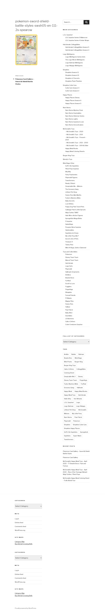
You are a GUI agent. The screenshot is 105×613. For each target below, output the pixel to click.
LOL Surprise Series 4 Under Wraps (77, 40)
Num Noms (67, 107)
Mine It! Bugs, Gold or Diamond (75, 247)
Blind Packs (68, 362)
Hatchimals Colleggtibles (71, 44)
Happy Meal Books (71, 148)
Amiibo (66, 354)
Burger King (79, 362)
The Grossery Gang (71, 189)
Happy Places (67, 95)
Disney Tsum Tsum (71, 257)
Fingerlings (69, 289)
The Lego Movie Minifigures (75, 60)
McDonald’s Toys (68, 129)
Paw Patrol (69, 310)
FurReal (68, 281)
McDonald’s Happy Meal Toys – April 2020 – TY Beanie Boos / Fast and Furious (75, 463)
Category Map (20, 541)
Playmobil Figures (71, 177)
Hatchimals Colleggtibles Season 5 (77, 47)
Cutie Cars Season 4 (72, 88)
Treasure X (69, 242)
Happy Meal (68, 391)
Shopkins (66, 70)
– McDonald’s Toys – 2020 (74, 131)
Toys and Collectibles (70, 252)
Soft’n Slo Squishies (72, 166)
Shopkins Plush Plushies (73, 81)
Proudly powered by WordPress (25, 608)
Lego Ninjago (80, 406)
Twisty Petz (69, 245)
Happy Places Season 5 (73, 103)
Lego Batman (68, 406)
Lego (78, 402)
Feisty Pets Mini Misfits (73, 195)
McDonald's (82, 410)
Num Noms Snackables (73, 113)
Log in (17, 519)
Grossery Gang (69, 387)
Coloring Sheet (69, 373)
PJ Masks (68, 298)
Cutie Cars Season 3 (72, 91)
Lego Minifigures (69, 54)
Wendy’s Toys (67, 159)
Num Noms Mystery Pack (74, 110)
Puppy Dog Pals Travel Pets (74, 207)
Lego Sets (69, 266)
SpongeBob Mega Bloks (73, 218)
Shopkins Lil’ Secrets (72, 78)
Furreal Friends (70, 295)
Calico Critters (70, 321)
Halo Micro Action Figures (74, 215)
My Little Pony (77, 413)
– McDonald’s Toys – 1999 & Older (76, 145)
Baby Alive (68, 313)
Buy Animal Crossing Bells (23, 544)
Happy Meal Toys (69, 395)
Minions (66, 413)
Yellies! (67, 307)
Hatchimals (69, 263)
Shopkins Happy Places (72, 428)
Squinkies (67, 436)
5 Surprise (68, 221)
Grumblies (68, 316)
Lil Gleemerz (69, 318)
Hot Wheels (78, 399)
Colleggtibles (81, 369)
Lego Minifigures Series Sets (75, 57)
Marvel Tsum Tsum (71, 260)
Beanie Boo (68, 358)
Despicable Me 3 (69, 376)
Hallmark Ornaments (72, 272)
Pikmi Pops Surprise (72, 169)
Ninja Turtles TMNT (71, 212)
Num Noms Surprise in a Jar (74, 122)
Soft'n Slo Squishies (70, 432)
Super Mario (77, 436)
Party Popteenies (71, 174)
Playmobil (68, 269)
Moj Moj (68, 171)
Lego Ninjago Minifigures (74, 65)
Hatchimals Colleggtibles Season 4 (77, 50)
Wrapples (68, 292)
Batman (81, 354)
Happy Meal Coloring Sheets (75, 151)
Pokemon (68, 254)
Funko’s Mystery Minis (72, 198)
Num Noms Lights (71, 119)
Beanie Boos (69, 278)
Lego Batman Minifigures (74, 63)
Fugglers (68, 286)
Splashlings (69, 224)
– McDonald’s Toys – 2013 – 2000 (76, 142)
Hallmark (80, 387)
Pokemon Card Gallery (70, 457)
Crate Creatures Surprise (73, 324)
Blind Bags (78, 358)
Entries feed (19, 522)
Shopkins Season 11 (72, 72)
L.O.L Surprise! (67, 35)
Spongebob (84, 432)
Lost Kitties (69, 204)
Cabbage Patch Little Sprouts (75, 210)
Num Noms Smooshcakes (74, 125)
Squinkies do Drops (71, 233)
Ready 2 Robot (70, 183)
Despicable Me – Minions (73, 186)
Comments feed (20, 526)
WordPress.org (20, 530)
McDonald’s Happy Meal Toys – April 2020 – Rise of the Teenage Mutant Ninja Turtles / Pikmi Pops (75, 472)
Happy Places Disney (72, 97)
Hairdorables (69, 230)
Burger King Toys (69, 155)
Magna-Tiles (69, 301)
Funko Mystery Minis (71, 384)
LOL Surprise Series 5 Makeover (76, 37)
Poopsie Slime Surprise (73, 227)
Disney (80, 376)
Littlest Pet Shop (71, 192)
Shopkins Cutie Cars (70, 85)
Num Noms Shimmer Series (74, 116)
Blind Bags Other (68, 163)
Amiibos (68, 275)
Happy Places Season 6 (73, 100)
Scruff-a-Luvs (70, 283)
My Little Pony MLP (72, 236)
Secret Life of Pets (71, 239)
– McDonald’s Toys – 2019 (74, 134)
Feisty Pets (69, 304)
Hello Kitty (67, 399)
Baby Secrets (70, 201)
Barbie (73, 354)
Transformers (70, 180)
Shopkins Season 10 (72, 75)
